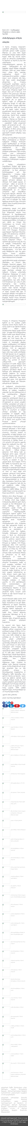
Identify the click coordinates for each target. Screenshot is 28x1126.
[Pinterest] (12, 703)
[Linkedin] (9, 703)
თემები (18, 32)
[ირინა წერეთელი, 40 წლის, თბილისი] (14, 19)
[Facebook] (3, 703)
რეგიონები (5, 34)
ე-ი (10, 32)
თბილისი (13, 32)
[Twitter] (6, 703)
